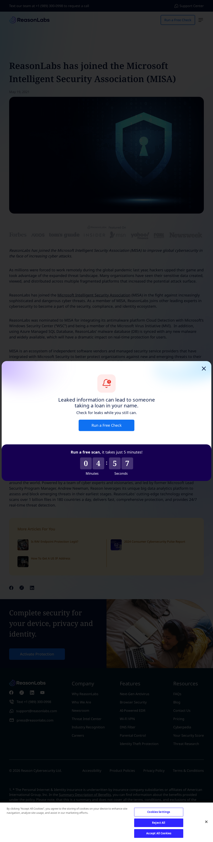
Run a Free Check (107, 425)
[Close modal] (204, 368)
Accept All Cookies (158, 833)
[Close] (206, 821)
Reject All (158, 823)
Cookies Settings (158, 812)
